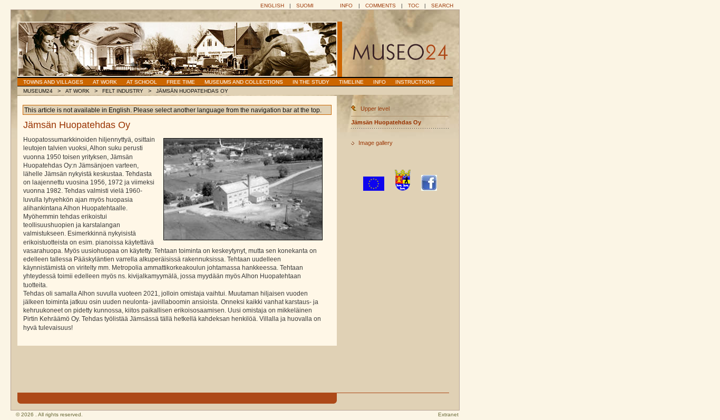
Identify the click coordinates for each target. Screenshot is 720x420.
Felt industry (122, 91)
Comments (380, 5)
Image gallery (375, 143)
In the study (311, 82)
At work (105, 82)
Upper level (375, 108)
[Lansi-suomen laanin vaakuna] (403, 188)
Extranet (448, 414)
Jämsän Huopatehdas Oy (192, 91)
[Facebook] (429, 188)
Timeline (351, 82)
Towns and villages (53, 82)
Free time (181, 82)
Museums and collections (244, 82)
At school (142, 82)
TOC (413, 5)
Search (442, 5)
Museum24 (38, 91)
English (272, 5)
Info (346, 5)
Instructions (415, 82)
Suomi (305, 5)
